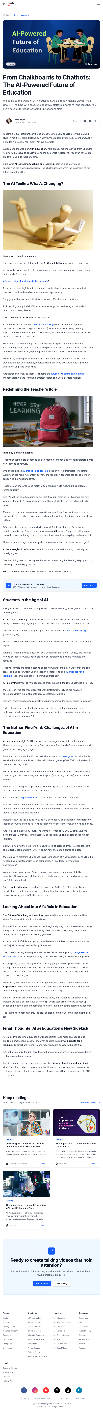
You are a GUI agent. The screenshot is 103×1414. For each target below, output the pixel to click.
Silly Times (7, 1348)
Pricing (6, 1322)
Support (82, 1335)
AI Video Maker (34, 1318)
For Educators (59, 1318)
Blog (16, 15)
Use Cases (83, 1326)
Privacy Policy (9, 1372)
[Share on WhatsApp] (95, 121)
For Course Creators (62, 1335)
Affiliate (82, 1344)
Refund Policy (9, 1381)
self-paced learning (75, 630)
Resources (83, 1318)
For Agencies (59, 1339)
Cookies (6, 1377)
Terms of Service (10, 1368)
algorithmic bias (29, 797)
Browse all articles (89, 1103)
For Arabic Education (62, 1322)
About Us (82, 1348)
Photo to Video (34, 1331)
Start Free (40, 1283)
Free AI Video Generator (38, 1356)
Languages (7, 1339)
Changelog (7, 1344)
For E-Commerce (60, 1344)
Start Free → (89, 585)
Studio (5, 1318)
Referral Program (86, 1339)
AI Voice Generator (36, 1339)
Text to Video (34, 1326)
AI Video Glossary (10, 1331)
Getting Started (9, 1326)
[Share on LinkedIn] (85, 121)
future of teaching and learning (67, 373)
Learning (25, 15)
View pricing (61, 1283)
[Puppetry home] (9, 4)
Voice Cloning (34, 1348)
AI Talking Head (34, 1322)
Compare (7, 1335)
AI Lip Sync (32, 1344)
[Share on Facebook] (90, 121)
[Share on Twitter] (81, 121)
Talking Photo (34, 1352)
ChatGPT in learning (42, 324)
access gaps (66, 756)
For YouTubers (60, 1326)
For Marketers (59, 1331)
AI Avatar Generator (36, 1335)
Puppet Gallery (85, 1331)
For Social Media (60, 1348)
